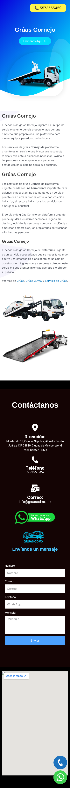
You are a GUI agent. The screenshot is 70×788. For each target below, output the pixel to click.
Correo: (9, 581)
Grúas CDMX (34, 280)
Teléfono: (11, 597)
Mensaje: (10, 612)
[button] (48, 8)
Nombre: (10, 565)
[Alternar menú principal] (8, 8)
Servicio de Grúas (56, 280)
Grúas (20, 280)
